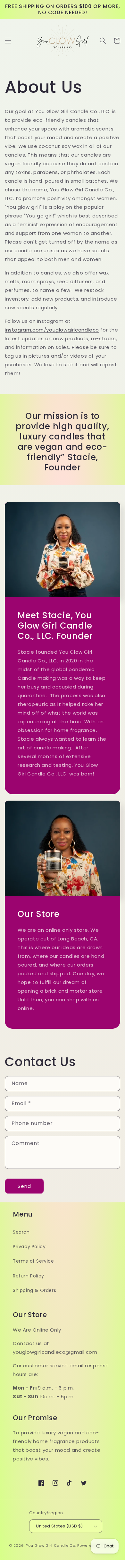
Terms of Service (33, 1261)
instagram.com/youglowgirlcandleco (52, 329)
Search (21, 1232)
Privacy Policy (29, 1246)
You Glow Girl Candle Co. (51, 1545)
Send (24, 1186)
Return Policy (28, 1276)
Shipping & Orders (34, 1290)
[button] (8, 41)
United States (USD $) (59, 1526)
